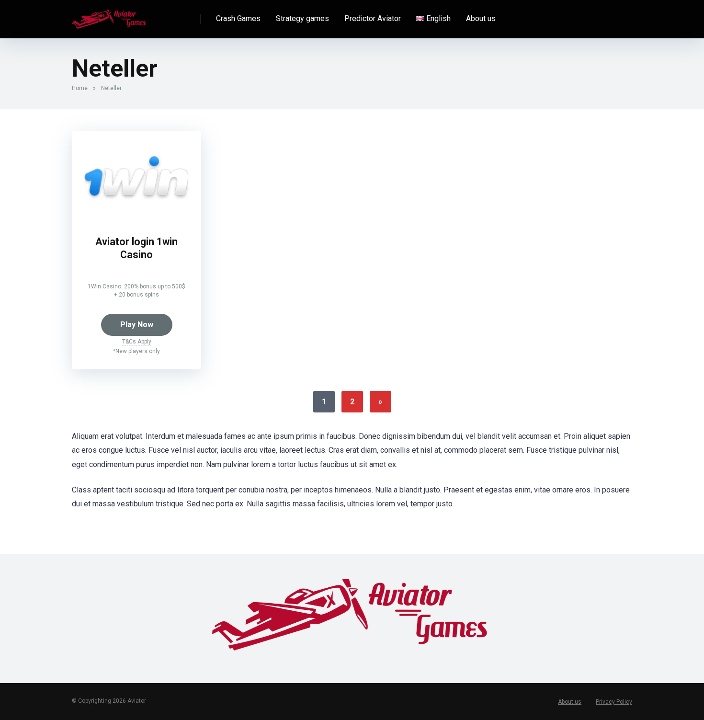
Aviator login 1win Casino (136, 248)
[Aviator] (109, 15)
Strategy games (302, 18)
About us (481, 18)
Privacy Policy (614, 701)
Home (80, 88)
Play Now (136, 324)
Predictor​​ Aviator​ (372, 18)
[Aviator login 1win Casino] (136, 218)
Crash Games (238, 18)
